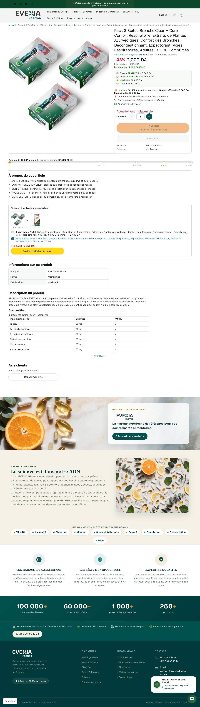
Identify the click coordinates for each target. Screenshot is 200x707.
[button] (174, 15)
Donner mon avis (33, 377)
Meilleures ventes (128, 672)
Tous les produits (91, 682)
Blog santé (125, 667)
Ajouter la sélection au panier (37, 251)
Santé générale (90, 657)
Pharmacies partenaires (132, 662)
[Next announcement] (133, 4)
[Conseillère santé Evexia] (192, 699)
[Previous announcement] (66, 4)
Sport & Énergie (90, 672)
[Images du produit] (58, 79)
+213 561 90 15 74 (169, 661)
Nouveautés (125, 657)
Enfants (86, 677)
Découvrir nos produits (130, 436)
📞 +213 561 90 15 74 (27, 633)
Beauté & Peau (90, 662)
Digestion (87, 667)
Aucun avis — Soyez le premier (130, 54)
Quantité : (122, 116)
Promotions (125, 677)
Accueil (12, 25)
